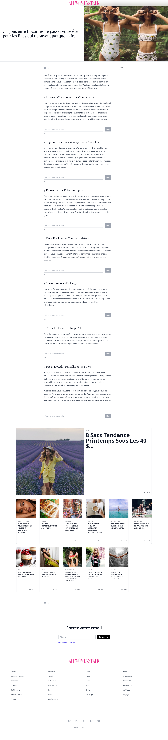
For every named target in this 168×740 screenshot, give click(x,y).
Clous (88, 672)
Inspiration (127, 676)
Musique (51, 672)
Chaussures (127, 685)
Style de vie (103, 637)
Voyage (126, 694)
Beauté (13, 672)
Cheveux (14, 685)
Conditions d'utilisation (66, 642)
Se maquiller (16, 690)
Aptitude (126, 690)
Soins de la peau (17, 676)
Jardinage (89, 694)
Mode (88, 681)
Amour (13, 699)
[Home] (45, 68)
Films (50, 690)
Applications (53, 699)
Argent (88, 685)
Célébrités (52, 681)
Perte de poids (16, 694)
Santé (50, 676)
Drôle (88, 690)
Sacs (125, 672)
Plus (108, 129)
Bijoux (88, 676)
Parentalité (127, 681)
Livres (50, 694)
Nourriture (52, 685)
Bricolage (14, 681)
